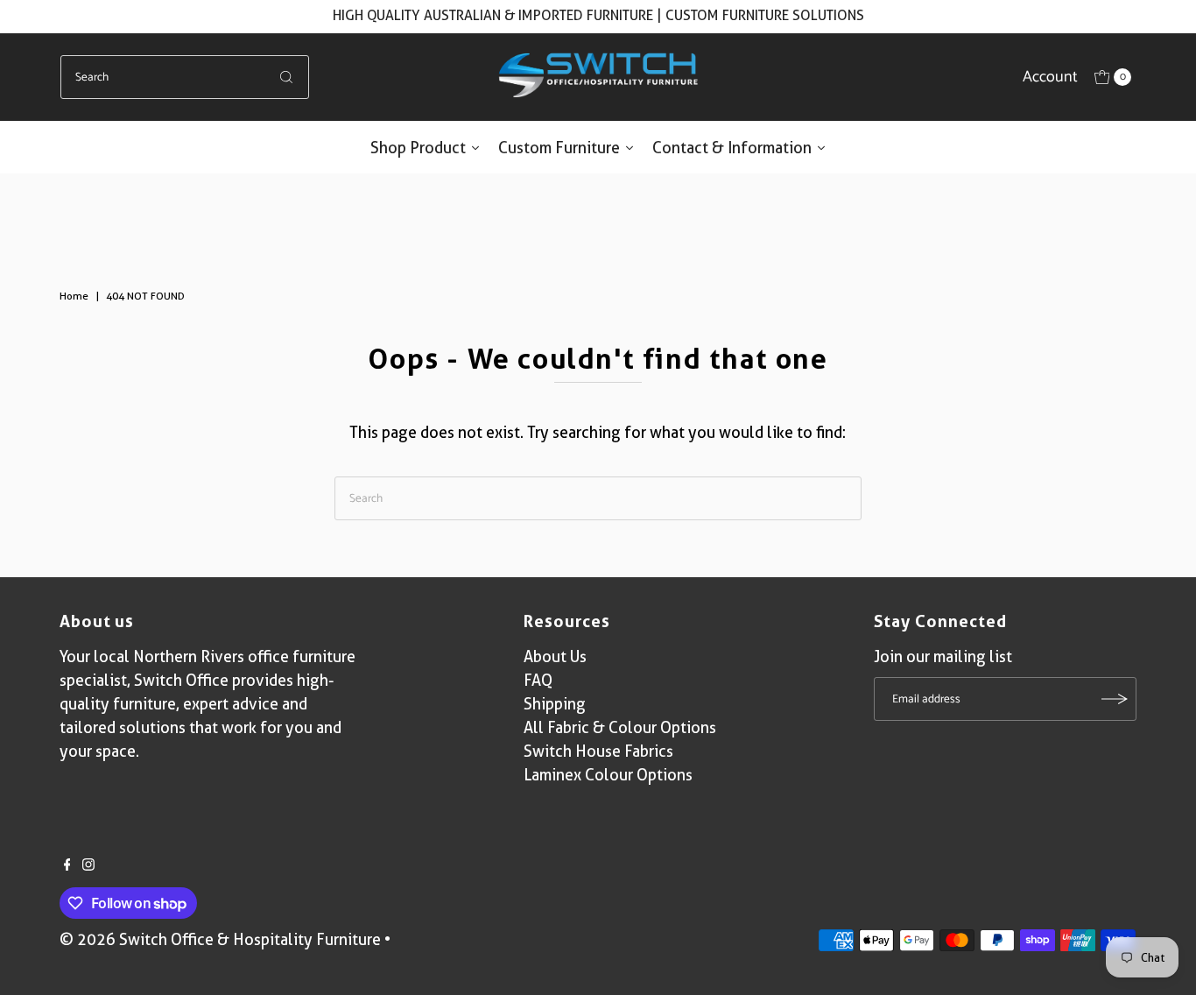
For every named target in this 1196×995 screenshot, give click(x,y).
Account (1050, 77)
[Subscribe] (1114, 699)
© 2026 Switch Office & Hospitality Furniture (220, 939)
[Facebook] (67, 865)
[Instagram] (88, 865)
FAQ (538, 680)
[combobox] (185, 77)
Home (74, 295)
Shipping (555, 704)
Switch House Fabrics (598, 751)
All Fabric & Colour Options (620, 727)
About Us (555, 656)
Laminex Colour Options (608, 775)
